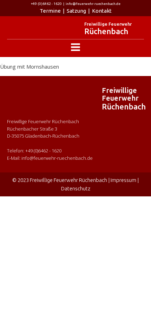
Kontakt (102, 11)
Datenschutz (75, 188)
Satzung (76, 11)
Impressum (123, 180)
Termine (50, 11)
